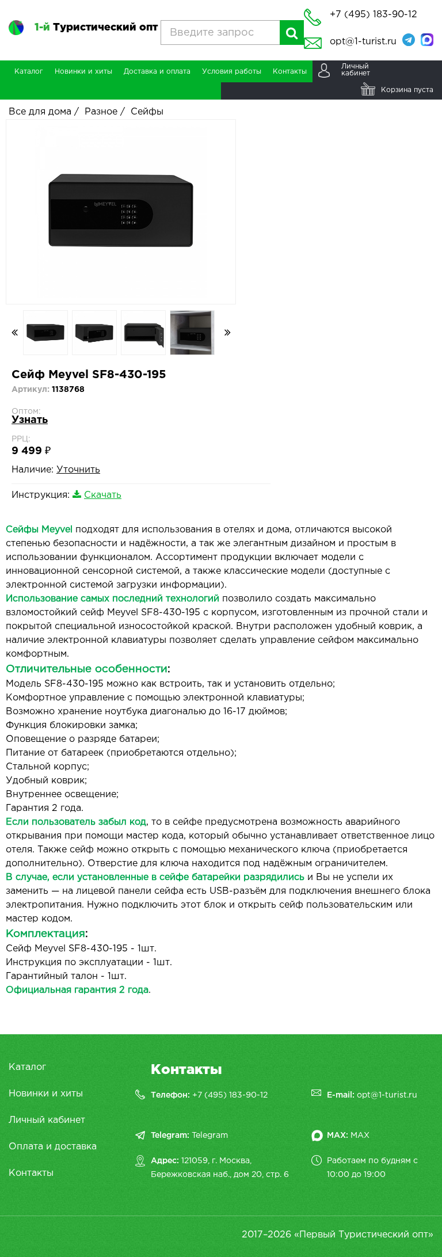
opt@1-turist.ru (363, 41)
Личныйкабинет (355, 70)
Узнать (30, 420)
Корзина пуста (407, 90)
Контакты (31, 1173)
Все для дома (40, 112)
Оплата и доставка (53, 1146)
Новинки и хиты (46, 1094)
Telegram (210, 1135)
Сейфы (147, 112)
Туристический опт (96, 27)
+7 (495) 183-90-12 (230, 1095)
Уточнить (78, 470)
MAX (359, 1135)
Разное (101, 112)
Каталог (27, 1067)
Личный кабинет (47, 1120)
